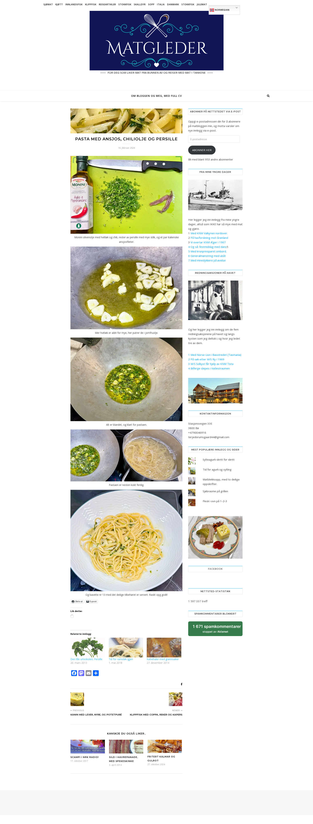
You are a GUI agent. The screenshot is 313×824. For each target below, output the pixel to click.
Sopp (151, 4)
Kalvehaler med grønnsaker (163, 659)
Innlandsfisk (74, 4)
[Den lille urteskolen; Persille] (87, 647)
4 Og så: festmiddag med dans (207, 247)
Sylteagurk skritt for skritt (219, 459)
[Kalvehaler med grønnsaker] (164, 647)
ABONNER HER (202, 150)
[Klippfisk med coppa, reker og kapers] (175, 699)
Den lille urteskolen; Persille (86, 659)
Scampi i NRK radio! (84, 757)
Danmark (173, 4)
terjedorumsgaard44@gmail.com (208, 437)
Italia (161, 4)
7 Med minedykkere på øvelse (207, 260)
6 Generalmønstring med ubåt (207, 256)
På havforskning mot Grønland (209, 238)
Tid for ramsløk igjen (121, 659)
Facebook (215, 568)
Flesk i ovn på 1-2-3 (215, 501)
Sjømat (48, 4)
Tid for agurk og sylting (217, 469)
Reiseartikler (107, 4)
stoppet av (217, 630)
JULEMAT (202, 4)
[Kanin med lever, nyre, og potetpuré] (77, 699)
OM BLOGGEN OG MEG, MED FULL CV (156, 96)
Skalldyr (140, 4)
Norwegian (221, 9)
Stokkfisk (124, 4)
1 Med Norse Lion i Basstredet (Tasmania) (214, 355)
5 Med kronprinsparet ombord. (207, 251)
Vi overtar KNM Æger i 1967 (208, 242)
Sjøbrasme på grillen (215, 491)
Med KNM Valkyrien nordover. (209, 233)
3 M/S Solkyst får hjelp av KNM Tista (210, 364)
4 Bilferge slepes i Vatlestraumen (209, 368)
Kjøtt (59, 4)
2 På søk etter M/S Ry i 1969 (206, 359)
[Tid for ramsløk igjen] (126, 647)
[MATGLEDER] (156, 49)
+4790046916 (197, 432)
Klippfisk (90, 4)
